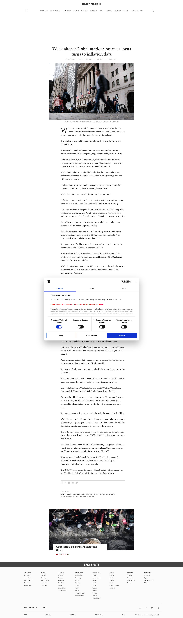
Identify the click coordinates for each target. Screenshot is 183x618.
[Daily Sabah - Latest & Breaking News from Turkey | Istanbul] (91, 4)
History (95, 593)
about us (73, 615)
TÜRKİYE (44, 573)
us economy (110, 494)
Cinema (112, 575)
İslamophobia (62, 590)
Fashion (95, 585)
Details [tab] (91, 288)
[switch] (81, 327)
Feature (95, 596)
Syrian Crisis (61, 588)
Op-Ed (146, 578)
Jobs (25, 615)
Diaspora (44, 585)
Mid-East (60, 575)
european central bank (87, 496)
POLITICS (27, 573)
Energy (76, 10)
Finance (84, 10)
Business (44, 10)
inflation (89, 494)
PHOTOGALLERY (64, 554)
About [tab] (123, 288)
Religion (95, 590)
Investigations (45, 580)
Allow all (122, 335)
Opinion (147, 573)
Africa (60, 585)
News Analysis (137, 10)
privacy (48, 615)
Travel (94, 580)
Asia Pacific (61, 583)
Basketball (130, 578)
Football (129, 575)
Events (112, 580)
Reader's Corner (149, 580)
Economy (67, 10)
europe (75, 496)
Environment (96, 578)
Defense (109, 10)
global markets (66, 494)
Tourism (93, 10)
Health (94, 575)
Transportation (121, 10)
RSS (123, 615)
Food (94, 583)
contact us (99, 615)
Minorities (44, 583)
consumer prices (78, 494)
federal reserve (66, 496)
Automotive (55, 10)
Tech (101, 10)
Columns (147, 575)
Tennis (129, 583)
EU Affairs (27, 583)
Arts (112, 573)
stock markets (99, 494)
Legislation (27, 578)
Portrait (112, 583)
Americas (61, 580)
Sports (130, 573)
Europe (60, 578)
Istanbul (43, 575)
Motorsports (131, 580)
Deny (61, 335)
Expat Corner (96, 598)
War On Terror (28, 580)
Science (95, 588)
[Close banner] (136, 281)
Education (44, 578)
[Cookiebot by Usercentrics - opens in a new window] (122, 281)
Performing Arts (114, 585)
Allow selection (91, 335)
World (61, 573)
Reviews (112, 588)
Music (111, 578)
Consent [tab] (60, 288)
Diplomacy (27, 575)
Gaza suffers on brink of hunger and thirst (76, 548)
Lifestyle (97, 573)
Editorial (146, 583)
